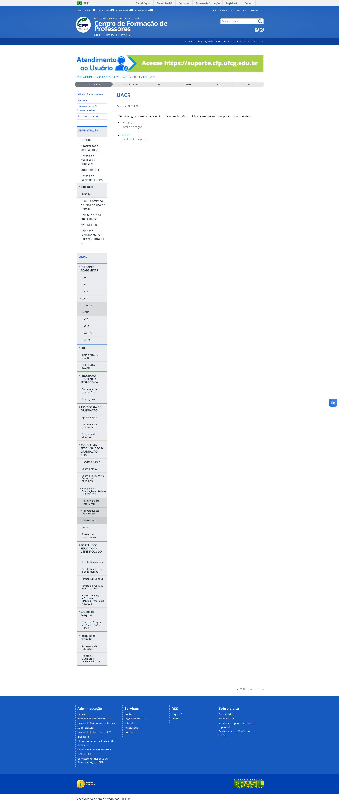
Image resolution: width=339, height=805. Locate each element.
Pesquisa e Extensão (88, 637)
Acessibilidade (220, 10)
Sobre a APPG (89, 469)
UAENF (85, 326)
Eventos (82, 100)
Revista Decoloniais (92, 562)
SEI (158, 84)
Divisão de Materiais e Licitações (88, 160)
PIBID (84, 348)
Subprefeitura (90, 170)
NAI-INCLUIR (89, 225)
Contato (189, 41)
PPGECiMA (89, 520)
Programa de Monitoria (89, 435)
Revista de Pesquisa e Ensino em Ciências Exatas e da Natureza (93, 599)
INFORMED (88, 194)
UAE (84, 277)
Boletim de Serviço (129, 84)
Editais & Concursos (90, 94)
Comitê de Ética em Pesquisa (91, 217)
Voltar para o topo (251, 689)
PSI (218, 84)
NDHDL (133, 77)
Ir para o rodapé (143, 10)
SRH (248, 84)
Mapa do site (257, 10)
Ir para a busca (124, 10)
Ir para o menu (105, 10)
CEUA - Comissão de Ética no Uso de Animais (93, 205)
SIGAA (188, 84)
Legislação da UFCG (209, 41)
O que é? (177, 714)
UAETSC (86, 340)
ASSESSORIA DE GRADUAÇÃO (91, 408)
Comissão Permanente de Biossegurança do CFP (92, 237)
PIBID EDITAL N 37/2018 (90, 366)
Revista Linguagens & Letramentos (92, 570)
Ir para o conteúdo (85, 10)
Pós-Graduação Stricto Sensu (91, 512)
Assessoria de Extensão (89, 647)
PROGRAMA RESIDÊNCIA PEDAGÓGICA (89, 379)
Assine (175, 718)
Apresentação (89, 417)
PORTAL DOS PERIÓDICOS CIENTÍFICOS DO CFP (91, 550)
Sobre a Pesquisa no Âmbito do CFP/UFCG (93, 478)
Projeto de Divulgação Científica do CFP (91, 658)
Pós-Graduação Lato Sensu (91, 502)
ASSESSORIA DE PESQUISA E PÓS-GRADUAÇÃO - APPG (92, 450)
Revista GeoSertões (92, 578)
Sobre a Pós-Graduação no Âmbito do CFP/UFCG (94, 491)
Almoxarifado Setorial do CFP (90, 148)
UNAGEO (87, 333)
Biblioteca (87, 187)
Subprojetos (88, 399)
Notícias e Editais (91, 461)
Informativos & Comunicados (87, 108)
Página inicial (84, 77)
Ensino (143, 77)
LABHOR (87, 305)
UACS (124, 77)
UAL (84, 284)
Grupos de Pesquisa (87, 613)
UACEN (86, 319)
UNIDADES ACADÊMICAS (107, 77)
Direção (86, 140)
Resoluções (243, 41)
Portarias (259, 41)
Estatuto (228, 41)
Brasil (88, 3)
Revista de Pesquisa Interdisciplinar (92, 587)
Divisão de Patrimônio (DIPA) (92, 178)
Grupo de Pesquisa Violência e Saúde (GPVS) (92, 625)
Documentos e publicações (90, 391)
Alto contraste (239, 10)
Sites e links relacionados (89, 535)
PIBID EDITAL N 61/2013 (90, 356)
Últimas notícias (87, 116)
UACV (85, 291)
